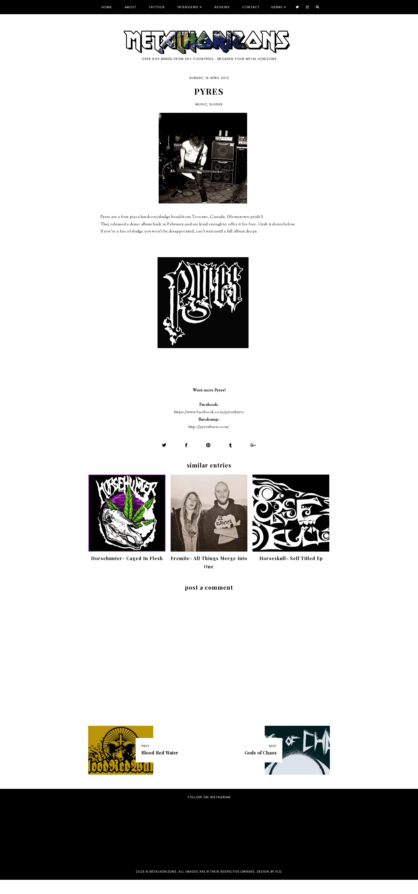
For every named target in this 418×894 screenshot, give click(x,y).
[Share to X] (164, 445)
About (130, 7)
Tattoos (157, 7)
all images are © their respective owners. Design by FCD (230, 872)
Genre (277, 7)
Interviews (187, 7)
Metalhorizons (163, 872)
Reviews (222, 7)
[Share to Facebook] (186, 445)
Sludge (216, 104)
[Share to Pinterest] (208, 445)
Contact (251, 7)
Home (107, 7)
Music (201, 104)
